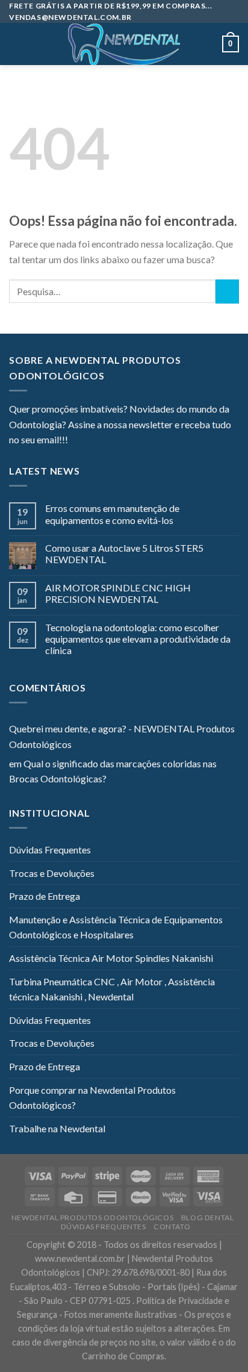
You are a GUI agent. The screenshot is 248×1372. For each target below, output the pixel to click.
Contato (171, 1226)
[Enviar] (227, 291)
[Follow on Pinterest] (136, 440)
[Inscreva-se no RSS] (150, 440)
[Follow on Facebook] (77, 440)
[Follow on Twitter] (106, 440)
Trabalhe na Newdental (57, 1128)
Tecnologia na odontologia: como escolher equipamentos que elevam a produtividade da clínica (138, 639)
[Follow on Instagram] (92, 440)
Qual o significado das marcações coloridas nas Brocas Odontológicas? (113, 771)
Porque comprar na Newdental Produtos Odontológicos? (92, 1097)
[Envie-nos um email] (121, 440)
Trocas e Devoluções (52, 873)
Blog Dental (207, 1217)
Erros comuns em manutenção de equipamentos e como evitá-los (112, 513)
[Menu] (16, 44)
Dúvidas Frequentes (50, 849)
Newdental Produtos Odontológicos (92, 1217)
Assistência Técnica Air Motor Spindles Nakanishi (111, 958)
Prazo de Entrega (44, 896)
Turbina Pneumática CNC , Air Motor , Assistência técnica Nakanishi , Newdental (112, 989)
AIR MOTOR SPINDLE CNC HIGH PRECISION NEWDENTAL (118, 593)
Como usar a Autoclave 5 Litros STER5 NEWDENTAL (124, 553)
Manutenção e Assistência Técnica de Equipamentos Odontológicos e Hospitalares (116, 927)
